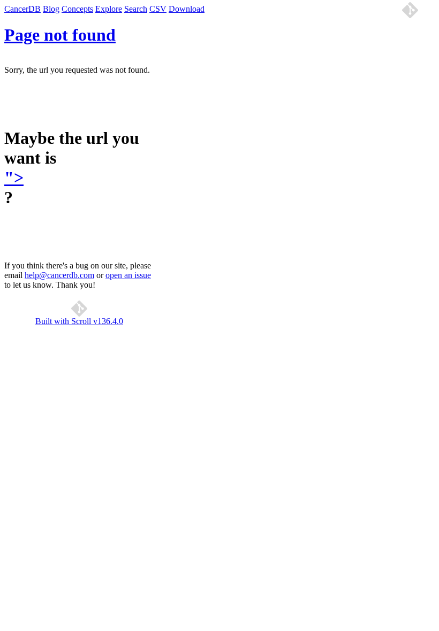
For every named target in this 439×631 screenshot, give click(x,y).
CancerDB (22, 8)
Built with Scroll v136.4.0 (79, 321)
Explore (108, 8)
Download (187, 8)
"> (14, 177)
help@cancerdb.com (59, 275)
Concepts (77, 8)
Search (135, 8)
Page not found (60, 34)
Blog (51, 8)
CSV (157, 8)
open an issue (128, 275)
